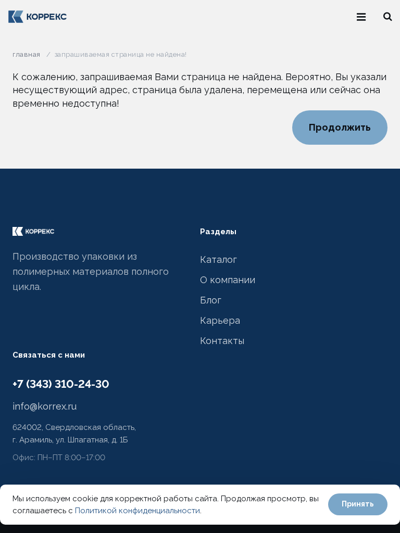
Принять (358, 504)
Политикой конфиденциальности (137, 510)
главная (26, 54)
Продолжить (340, 127)
